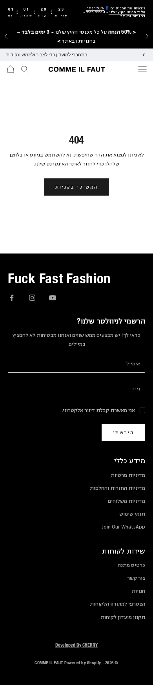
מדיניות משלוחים (126, 501)
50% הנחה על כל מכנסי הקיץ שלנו (115, 9)
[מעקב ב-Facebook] (12, 298)
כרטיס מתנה (131, 565)
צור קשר (136, 578)
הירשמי (123, 432)
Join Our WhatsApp (123, 526)
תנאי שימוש (132, 514)
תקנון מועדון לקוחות (122, 617)
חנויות (138, 591)
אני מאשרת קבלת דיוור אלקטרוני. (98, 410)
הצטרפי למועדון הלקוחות (117, 604)
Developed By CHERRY (76, 645)
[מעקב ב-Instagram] (32, 298)
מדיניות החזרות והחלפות (117, 488)
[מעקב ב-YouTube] (52, 298)
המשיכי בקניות (76, 186)
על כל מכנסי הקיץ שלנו (93, 31)
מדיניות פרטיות (128, 475)
